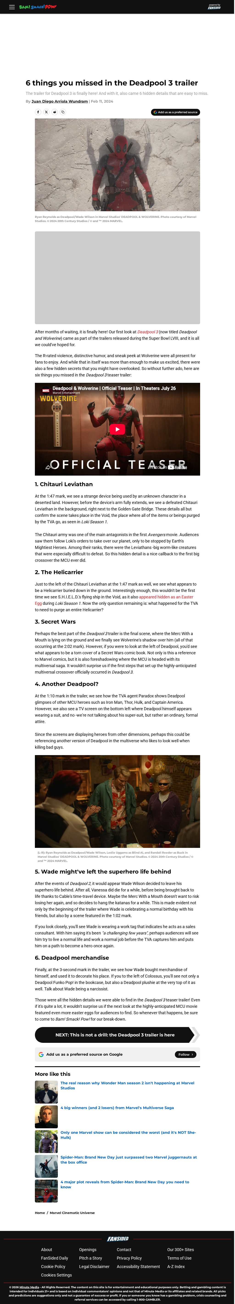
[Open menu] (12, 7)
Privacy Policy (129, 1258)
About (46, 1249)
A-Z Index (176, 1266)
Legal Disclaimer (94, 1266)
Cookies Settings (56, 1275)
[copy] (63, 112)
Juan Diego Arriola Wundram (60, 101)
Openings (87, 1249)
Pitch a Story (90, 1258)
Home (40, 1213)
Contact (124, 1249)
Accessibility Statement (138, 1266)
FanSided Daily (54, 1258)
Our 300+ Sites (180, 1249)
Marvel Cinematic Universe (72, 1213)
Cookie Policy (53, 1266)
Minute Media (29, 1287)
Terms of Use (179, 1258)
